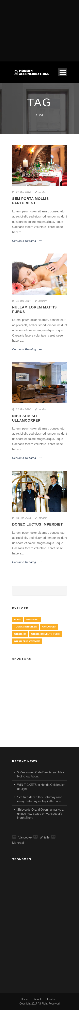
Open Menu (62, 72)
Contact (51, 999)
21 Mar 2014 (23, 192)
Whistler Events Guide (45, 634)
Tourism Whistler (25, 626)
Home (24, 999)
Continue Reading (24, 240)
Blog (17, 619)
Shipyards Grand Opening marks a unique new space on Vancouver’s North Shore (40, 813)
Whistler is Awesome (27, 641)
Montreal (32, 619)
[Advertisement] (39, 28)
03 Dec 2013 (23, 517)
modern (42, 192)
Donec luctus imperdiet (37, 524)
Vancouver (49, 626)
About (37, 999)
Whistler (20, 634)
